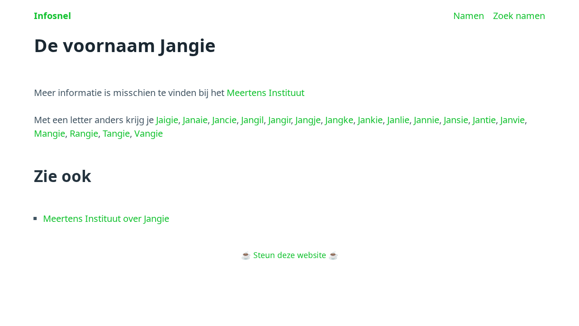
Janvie (512, 120)
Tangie (116, 133)
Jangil (252, 120)
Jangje (308, 120)
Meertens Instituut (265, 92)
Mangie (49, 133)
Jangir (279, 120)
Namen (468, 16)
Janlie (398, 120)
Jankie (370, 120)
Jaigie (167, 120)
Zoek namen (519, 16)
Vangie (148, 133)
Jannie (426, 120)
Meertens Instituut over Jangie (106, 218)
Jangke (339, 120)
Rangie (84, 133)
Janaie (195, 120)
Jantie (484, 120)
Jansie (456, 120)
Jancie (224, 120)
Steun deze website (289, 254)
